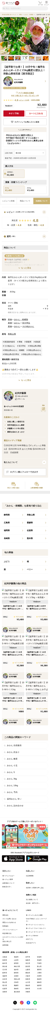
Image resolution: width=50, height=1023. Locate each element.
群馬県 (16, 963)
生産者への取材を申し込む (35, 888)
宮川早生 (26, 323)
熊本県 (27, 988)
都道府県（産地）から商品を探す (15, 952)
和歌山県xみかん (34, 350)
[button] (25, 219)
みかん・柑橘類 (21, 319)
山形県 (16, 960)
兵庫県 (39, 976)
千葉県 (39, 963)
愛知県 (27, 973)
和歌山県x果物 (35, 346)
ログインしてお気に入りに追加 (27, 122)
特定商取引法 (6, 933)
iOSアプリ (29, 939)
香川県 (4, 985)
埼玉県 (27, 963)
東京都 (4, 966)
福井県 (16, 969)
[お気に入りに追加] (46, 20)
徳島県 (39, 982)
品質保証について (8, 883)
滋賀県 (4, 976)
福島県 (27, 960)
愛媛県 (16, 985)
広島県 (16, 982)
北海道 (4, 957)
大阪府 (27, 976)
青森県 (16, 957)
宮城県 (39, 957)
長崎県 (16, 988)
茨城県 (39, 960)
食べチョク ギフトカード (34, 932)
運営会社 (5, 915)
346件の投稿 (35, 100)
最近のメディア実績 (12, 440)
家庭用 (28, 342)
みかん (17, 323)
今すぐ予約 (14, 113)
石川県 (4, 969)
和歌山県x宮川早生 (11, 354)
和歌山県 (12, 334)
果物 (10, 319)
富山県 (39, 966)
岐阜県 (4, 973)
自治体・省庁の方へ (33, 903)
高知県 (27, 985)
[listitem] (13, 515)
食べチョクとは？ (8, 876)
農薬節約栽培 (9, 342)
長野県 (39, 969)
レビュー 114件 (24, 100)
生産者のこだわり (12, 417)
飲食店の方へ (6, 887)
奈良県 (4, 979)
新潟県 (27, 966)
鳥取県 (27, 979)
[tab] (8, 201)
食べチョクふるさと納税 (34, 915)
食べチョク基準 (7, 879)
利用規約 (5, 926)
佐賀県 (4, 988)
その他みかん (28, 326)
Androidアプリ (31, 943)
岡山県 (4, 982)
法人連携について (32, 899)
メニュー (46, 4)
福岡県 (39, 985)
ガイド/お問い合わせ (9, 919)
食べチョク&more (32, 935)
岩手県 (27, 957)
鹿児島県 (17, 992)
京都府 (16, 976)
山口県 (27, 982)
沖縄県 (27, 992)
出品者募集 (29, 876)
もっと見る (26, 268)
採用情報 (5, 945)
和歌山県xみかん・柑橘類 (14, 350)
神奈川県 (17, 966)
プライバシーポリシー (9, 930)
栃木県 (4, 963)
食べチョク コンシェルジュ (35, 924)
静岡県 (16, 973)
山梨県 (27, 969)
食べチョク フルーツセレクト (36, 928)
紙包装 (37, 342)
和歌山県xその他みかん (32, 354)
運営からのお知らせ (9, 922)
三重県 (39, 973)
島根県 (39, 979)
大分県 (39, 988)
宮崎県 (4, 992)
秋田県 (4, 960)
